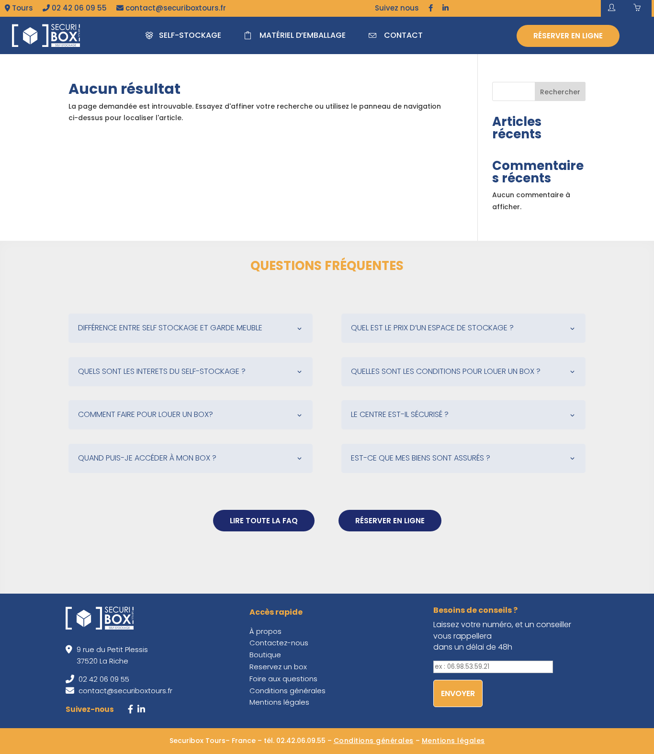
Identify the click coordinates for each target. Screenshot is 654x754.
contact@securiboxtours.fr (175, 8)
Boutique (265, 655)
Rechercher (560, 92)
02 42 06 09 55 (78, 8)
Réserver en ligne (568, 36)
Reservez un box (278, 667)
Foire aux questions (283, 679)
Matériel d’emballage (302, 35)
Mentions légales (279, 702)
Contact (403, 35)
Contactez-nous (278, 643)
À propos (265, 631)
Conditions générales (287, 691)
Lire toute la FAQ (264, 521)
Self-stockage (190, 35)
